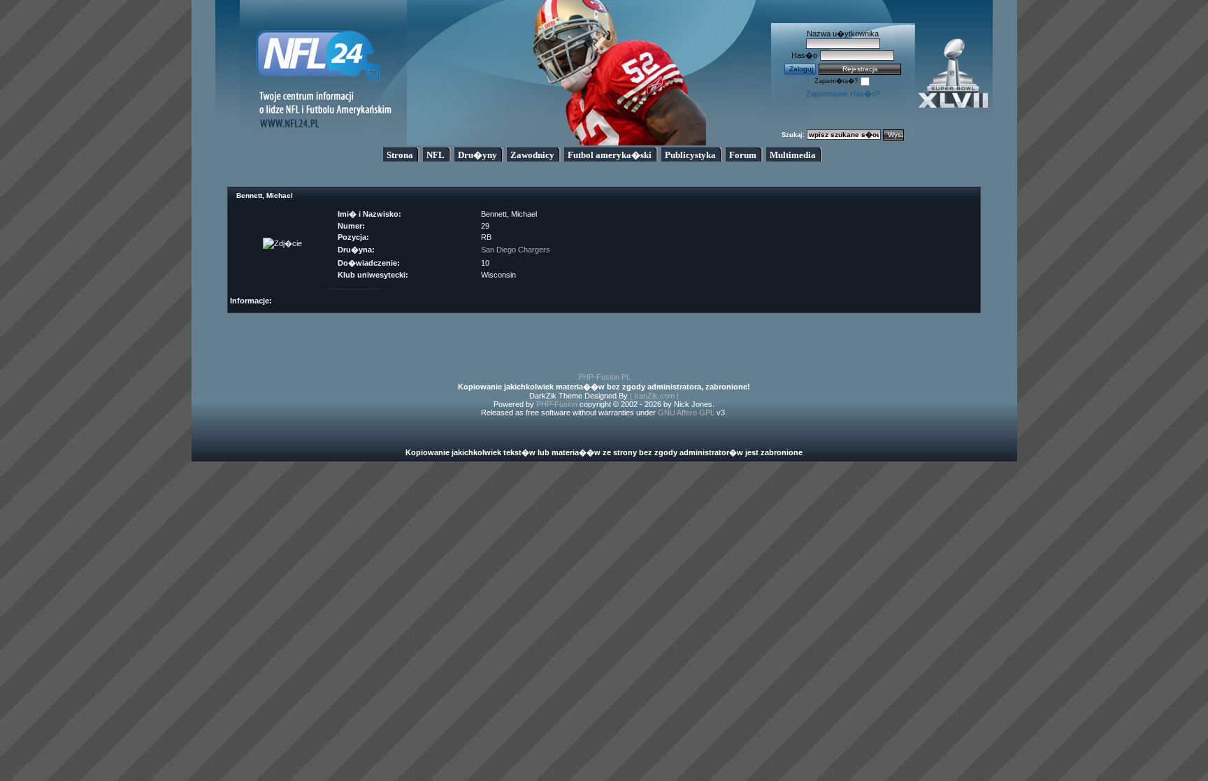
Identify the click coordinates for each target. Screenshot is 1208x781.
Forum (742, 155)
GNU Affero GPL (686, 412)
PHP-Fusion (556, 404)
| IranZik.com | (654, 396)
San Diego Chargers (515, 249)
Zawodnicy (532, 155)
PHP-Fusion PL (604, 377)
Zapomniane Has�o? (843, 93)
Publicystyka (690, 155)
